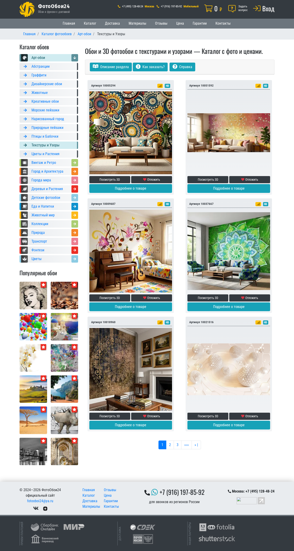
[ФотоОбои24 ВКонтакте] (36, 508)
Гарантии (200, 23)
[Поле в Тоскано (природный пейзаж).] (33, 389)
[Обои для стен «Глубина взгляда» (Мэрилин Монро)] (33, 295)
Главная (69, 23)
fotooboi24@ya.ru (40, 501)
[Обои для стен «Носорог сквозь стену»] (64, 420)
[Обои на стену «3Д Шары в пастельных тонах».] (228, 369)
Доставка (112, 23)
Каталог (90, 23)
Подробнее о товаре (130, 188)
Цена (180, 23)
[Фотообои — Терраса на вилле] (64, 389)
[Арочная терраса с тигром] (64, 451)
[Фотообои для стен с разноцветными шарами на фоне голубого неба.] (33, 326)
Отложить (153, 179)
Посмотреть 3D (109, 179)
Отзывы (161, 23)
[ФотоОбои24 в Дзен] (45, 508)
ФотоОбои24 (54, 6)
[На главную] (27, 9)
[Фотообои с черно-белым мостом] (33, 451)
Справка (185, 67)
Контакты (223, 23)
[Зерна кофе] (64, 295)
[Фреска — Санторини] (64, 326)
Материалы (137, 23)
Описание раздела (114, 67)
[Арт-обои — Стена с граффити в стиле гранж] (64, 357)
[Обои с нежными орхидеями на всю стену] (33, 357)
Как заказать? (153, 67)
